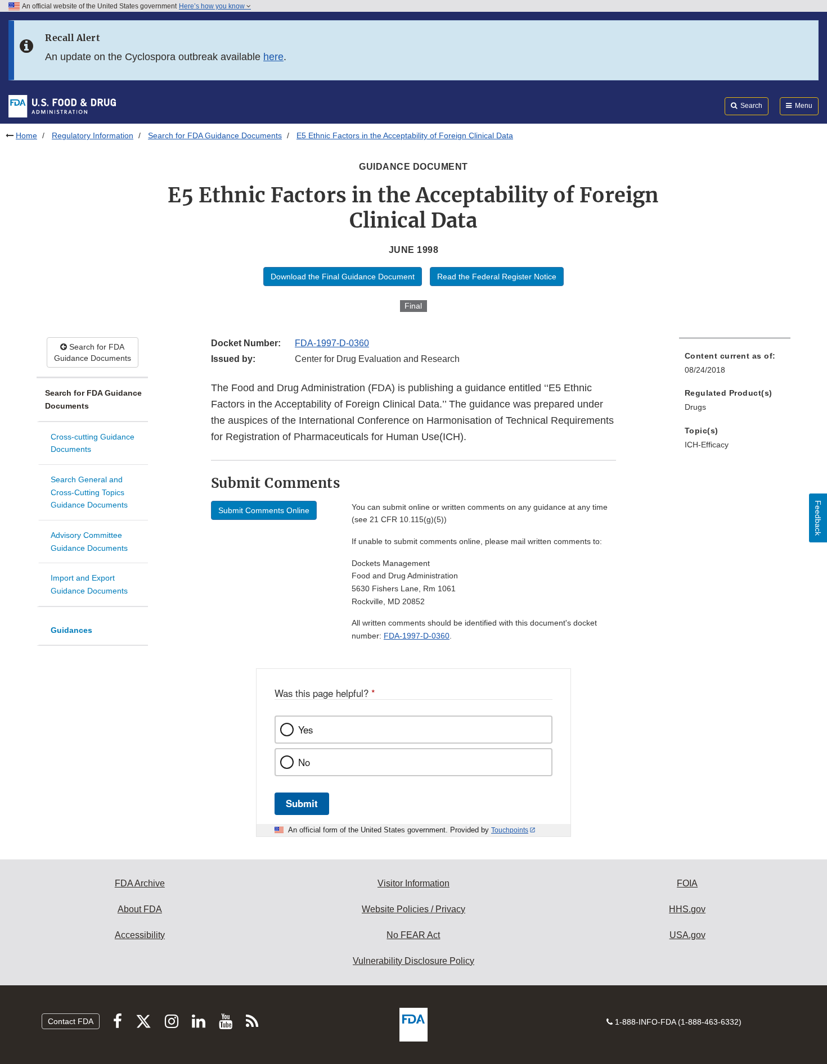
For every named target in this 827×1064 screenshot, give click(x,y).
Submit (302, 803)
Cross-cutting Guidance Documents (92, 443)
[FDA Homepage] (62, 105)
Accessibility (140, 935)
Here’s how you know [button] (212, 6)
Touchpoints (509, 830)
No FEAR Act (413, 935)
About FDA (140, 909)
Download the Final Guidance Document (343, 276)
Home (26, 135)
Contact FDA (70, 1021)
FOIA (687, 883)
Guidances (71, 630)
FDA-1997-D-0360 (332, 343)
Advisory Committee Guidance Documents (89, 542)
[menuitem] (734, 366)
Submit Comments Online (263, 510)
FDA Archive (140, 883)
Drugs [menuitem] (695, 406)
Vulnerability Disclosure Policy (413, 961)
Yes (305, 729)
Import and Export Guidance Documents (89, 584)
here (273, 56)
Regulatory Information (92, 135)
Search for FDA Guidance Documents (215, 135)
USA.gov (687, 935)
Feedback (817, 518)
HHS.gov (687, 909)
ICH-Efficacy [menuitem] (707, 444)
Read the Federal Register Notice (496, 276)
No (304, 762)
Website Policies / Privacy (413, 909)
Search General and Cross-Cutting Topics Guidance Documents (89, 492)
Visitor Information (413, 883)
